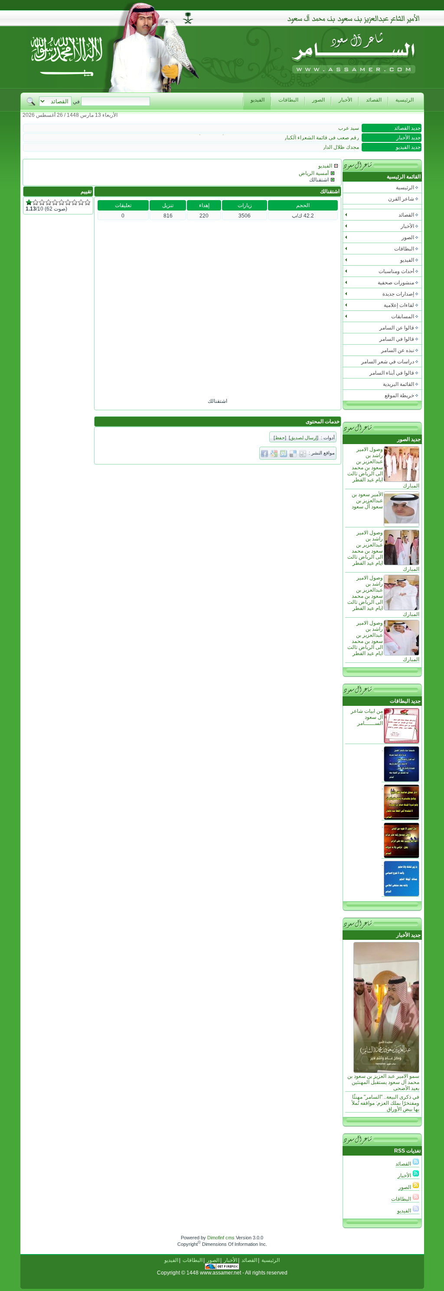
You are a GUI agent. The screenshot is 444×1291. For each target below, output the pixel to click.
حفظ (280, 437)
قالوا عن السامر (396, 328)
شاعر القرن (401, 199)
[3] (42, 202)
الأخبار (405, 1175)
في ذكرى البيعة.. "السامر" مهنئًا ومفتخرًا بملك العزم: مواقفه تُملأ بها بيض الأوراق (385, 1103)
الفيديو (404, 1211)
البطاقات (401, 1199)
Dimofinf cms (221, 1237)
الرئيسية (405, 187)
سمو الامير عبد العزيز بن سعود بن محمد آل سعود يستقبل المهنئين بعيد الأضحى (383, 1082)
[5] (55, 202)
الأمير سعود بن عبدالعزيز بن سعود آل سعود (367, 500)
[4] (48, 202)
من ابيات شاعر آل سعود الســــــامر (367, 717)
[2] (35, 202)
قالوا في (391, 373)
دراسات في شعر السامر (387, 362)
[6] (61, 202)
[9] (81, 202)
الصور (405, 1187)
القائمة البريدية (398, 384)
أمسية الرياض (314, 173)
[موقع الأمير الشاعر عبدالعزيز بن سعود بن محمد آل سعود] (354, 90)
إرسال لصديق (303, 437)
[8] (74, 202)
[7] (68, 202)
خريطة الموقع (399, 395)
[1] (29, 202)
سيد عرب (348, 128)
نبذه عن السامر (397, 350)
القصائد (403, 1164)
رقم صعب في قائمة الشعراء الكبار (321, 138)
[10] (87, 202)
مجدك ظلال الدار (341, 147)
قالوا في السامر (396, 339)
